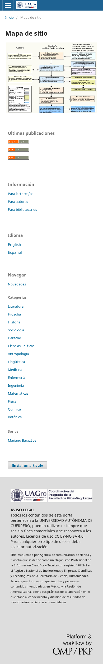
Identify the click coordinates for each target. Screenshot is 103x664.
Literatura (16, 306)
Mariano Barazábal (22, 440)
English (14, 244)
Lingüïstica (16, 361)
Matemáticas (18, 393)
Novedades (17, 284)
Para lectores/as (20, 193)
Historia (14, 322)
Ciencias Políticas (21, 345)
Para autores (18, 201)
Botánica (15, 416)
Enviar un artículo (27, 465)
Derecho (14, 338)
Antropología (18, 353)
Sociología (16, 330)
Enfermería (16, 377)
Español (15, 252)
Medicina (15, 369)
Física (12, 401)
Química (14, 409)
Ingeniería (16, 385)
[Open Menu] (8, 5)
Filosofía (14, 314)
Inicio (9, 17)
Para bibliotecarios (22, 209)
